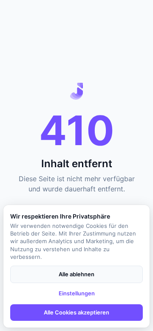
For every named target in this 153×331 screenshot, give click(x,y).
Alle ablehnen (76, 274)
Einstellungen (77, 293)
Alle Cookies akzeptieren (76, 312)
